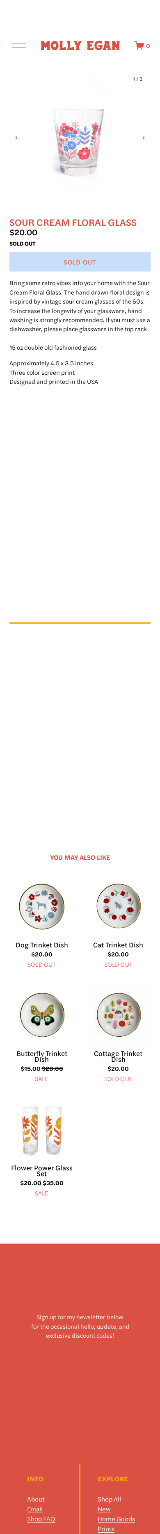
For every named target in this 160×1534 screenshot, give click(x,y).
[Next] (138, 137)
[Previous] (22, 137)
